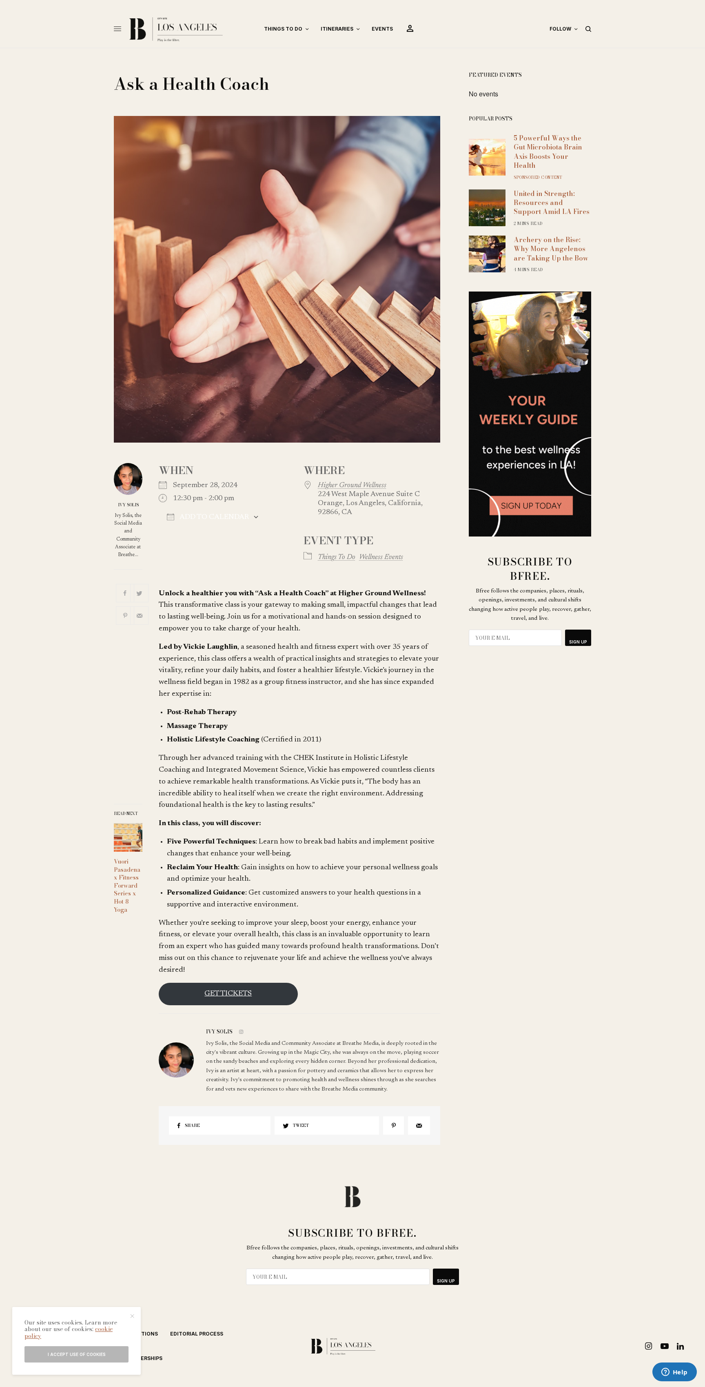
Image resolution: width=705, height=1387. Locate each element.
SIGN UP (578, 641)
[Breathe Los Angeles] (189, 29)
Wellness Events (381, 557)
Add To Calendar (213, 517)
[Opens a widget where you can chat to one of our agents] (674, 1373)
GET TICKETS (228, 993)
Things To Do (336, 557)
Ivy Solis (128, 505)
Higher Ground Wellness (352, 485)
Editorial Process (196, 1334)
